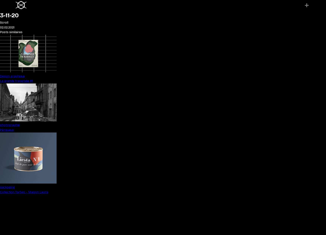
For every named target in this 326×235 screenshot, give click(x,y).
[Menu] (307, 5)
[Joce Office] (21, 5)
